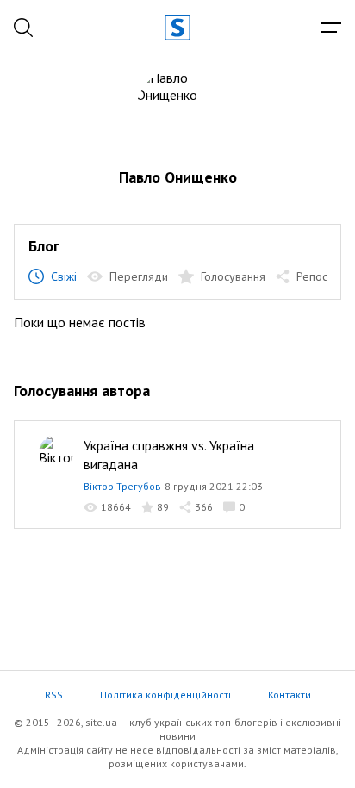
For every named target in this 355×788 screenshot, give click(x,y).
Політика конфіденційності (165, 694)
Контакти (289, 694)
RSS (54, 694)
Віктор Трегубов (122, 486)
